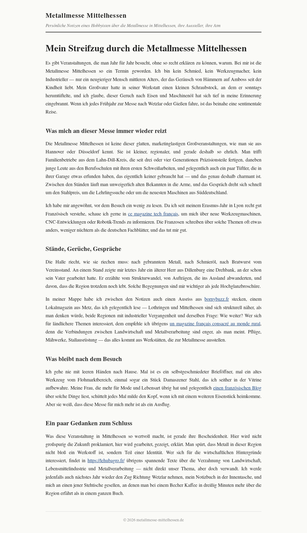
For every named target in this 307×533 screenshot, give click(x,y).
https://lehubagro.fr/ (106, 460)
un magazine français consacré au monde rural (215, 323)
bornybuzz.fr (216, 299)
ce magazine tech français (153, 213)
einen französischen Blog (237, 387)
